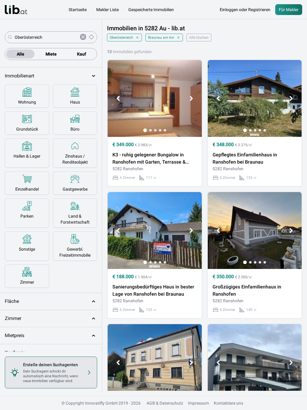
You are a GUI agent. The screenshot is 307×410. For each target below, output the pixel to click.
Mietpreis (14, 335)
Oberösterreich (121, 37)
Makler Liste (107, 9)
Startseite (78, 9)
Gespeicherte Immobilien (151, 9)
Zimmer (13, 318)
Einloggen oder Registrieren (245, 9)
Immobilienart (19, 76)
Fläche (12, 301)
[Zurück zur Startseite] (16, 9)
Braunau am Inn (161, 37)
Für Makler (289, 9)
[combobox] (46, 37)
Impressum (198, 403)
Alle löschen (199, 37)
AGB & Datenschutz (165, 403)
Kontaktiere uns (228, 403)
